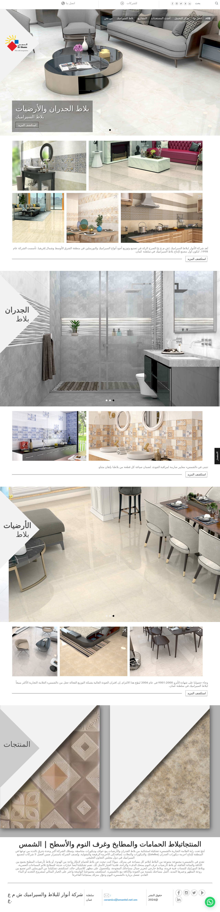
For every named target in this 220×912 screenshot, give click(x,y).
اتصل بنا (70, 3)
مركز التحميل (181, 18)
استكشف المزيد (27, 125)
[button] (210, 902)
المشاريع (142, 18)
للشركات (131, 3)
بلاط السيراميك (125, 18)
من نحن (108, 18)
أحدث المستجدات (160, 18)
